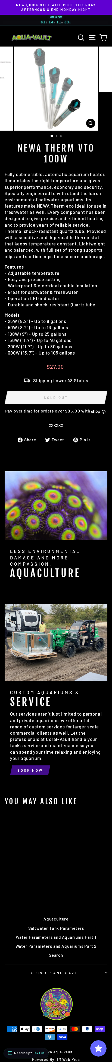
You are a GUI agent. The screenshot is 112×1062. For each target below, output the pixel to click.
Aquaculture (56, 918)
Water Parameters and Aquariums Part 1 (56, 937)
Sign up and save (54, 973)
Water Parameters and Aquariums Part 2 (56, 946)
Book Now (30, 770)
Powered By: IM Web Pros (56, 1059)
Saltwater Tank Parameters (56, 928)
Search (56, 955)
